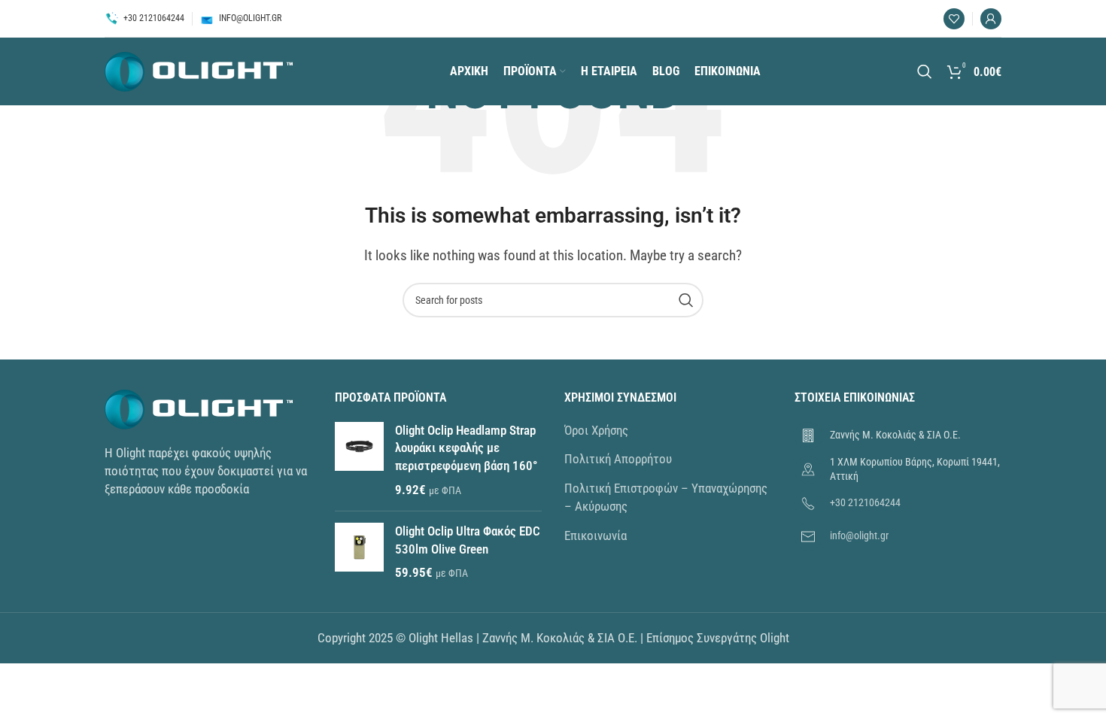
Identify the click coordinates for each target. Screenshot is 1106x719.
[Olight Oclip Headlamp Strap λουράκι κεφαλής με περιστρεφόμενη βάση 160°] (359, 460)
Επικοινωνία (595, 535)
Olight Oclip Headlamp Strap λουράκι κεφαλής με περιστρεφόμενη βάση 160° (466, 448)
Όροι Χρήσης (596, 430)
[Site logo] (199, 69)
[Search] (925, 71)
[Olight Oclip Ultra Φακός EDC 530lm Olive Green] (359, 552)
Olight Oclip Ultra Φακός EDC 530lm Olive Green (467, 540)
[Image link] (199, 408)
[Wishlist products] (954, 19)
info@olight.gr (859, 535)
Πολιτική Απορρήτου (618, 458)
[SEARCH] (686, 300)
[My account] (991, 19)
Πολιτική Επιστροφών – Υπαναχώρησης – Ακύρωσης (665, 497)
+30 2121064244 (865, 502)
